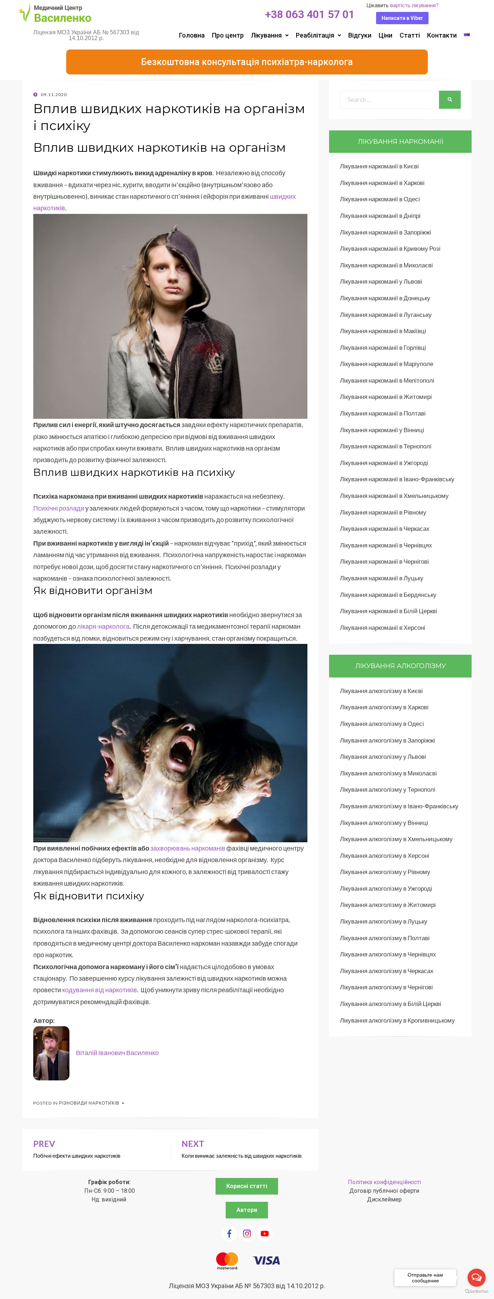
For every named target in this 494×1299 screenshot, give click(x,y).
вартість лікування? (414, 5)
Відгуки (359, 35)
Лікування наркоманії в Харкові (382, 182)
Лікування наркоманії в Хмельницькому (394, 495)
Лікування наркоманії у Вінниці (382, 430)
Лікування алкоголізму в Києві (381, 690)
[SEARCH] (450, 100)
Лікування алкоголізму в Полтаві (385, 938)
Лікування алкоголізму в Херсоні (384, 855)
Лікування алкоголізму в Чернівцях (388, 954)
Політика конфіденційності (384, 1182)
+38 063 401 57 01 (310, 14)
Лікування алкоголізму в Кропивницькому (397, 1020)
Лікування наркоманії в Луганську (386, 314)
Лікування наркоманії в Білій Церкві (388, 611)
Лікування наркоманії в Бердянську (388, 594)
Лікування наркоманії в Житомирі (386, 396)
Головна (192, 35)
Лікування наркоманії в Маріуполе (386, 363)
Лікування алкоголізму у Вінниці (384, 822)
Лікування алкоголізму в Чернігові (386, 987)
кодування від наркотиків (99, 990)
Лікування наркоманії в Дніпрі (380, 215)
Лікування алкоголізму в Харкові (384, 707)
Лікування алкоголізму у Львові (383, 756)
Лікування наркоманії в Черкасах (385, 528)
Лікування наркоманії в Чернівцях (386, 545)
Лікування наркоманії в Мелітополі (387, 380)
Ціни (385, 35)
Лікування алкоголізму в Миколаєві (388, 773)
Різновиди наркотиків (89, 1103)
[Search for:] (389, 99)
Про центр (228, 35)
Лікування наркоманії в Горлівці (383, 347)
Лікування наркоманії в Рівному (383, 512)
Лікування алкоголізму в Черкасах (387, 971)
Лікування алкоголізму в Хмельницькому (396, 839)
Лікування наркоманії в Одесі (380, 199)
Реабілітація (315, 35)
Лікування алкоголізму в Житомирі (388, 904)
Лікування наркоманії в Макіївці (383, 331)
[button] (402, 18)
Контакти (442, 35)
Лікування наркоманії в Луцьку (381, 578)
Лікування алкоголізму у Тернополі (387, 789)
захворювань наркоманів (187, 848)
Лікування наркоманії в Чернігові (384, 561)
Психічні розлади (58, 508)
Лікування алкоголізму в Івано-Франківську (399, 806)
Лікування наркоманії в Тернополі (385, 446)
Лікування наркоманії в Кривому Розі (390, 248)
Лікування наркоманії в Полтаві (383, 413)
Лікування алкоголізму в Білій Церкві (390, 1003)
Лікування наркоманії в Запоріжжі (385, 232)
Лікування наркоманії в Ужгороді (384, 462)
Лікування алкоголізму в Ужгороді (386, 888)
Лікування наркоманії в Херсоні (382, 627)
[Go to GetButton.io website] (476, 1291)
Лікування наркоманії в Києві (379, 166)
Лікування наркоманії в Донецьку (385, 298)
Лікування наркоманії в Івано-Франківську (397, 479)
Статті (410, 35)
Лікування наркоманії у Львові (381, 281)
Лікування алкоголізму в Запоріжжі (387, 740)
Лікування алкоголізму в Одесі (382, 723)
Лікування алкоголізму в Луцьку (383, 921)
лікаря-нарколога (103, 626)
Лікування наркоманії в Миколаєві (386, 265)
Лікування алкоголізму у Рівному (385, 872)
